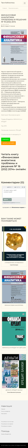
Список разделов (5, 411)
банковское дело (13, 8)
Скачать (5, 139)
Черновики (4, 413)
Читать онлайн (8, 143)
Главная (4, 8)
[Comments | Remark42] (14, 197)
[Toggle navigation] (24, 3)
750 (17, 130)
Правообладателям (6, 434)
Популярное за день (6, 426)
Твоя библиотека (7, 3)
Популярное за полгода (7, 421)
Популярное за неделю (7, 423)
